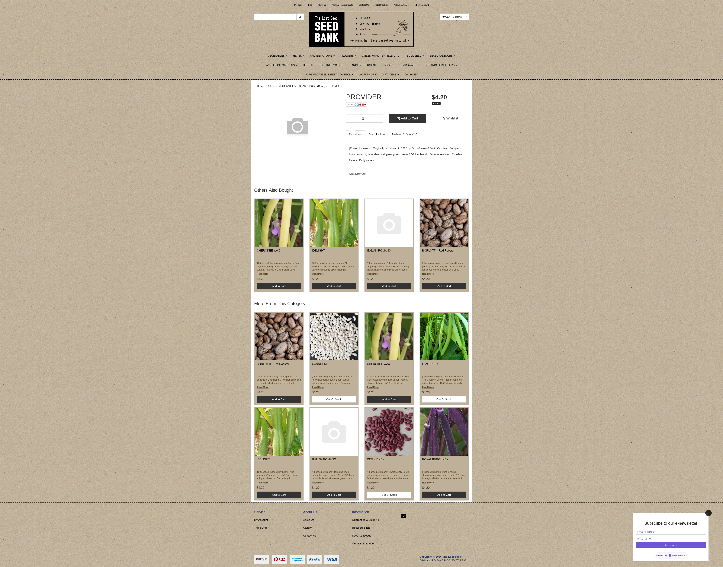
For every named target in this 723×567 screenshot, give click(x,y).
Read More (262, 274)
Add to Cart (409, 118)
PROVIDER (335, 85)
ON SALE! (411, 74)
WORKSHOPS (367, 74)
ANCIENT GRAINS (321, 55)
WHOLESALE (400, 5)
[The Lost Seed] (361, 28)
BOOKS (389, 65)
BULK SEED (414, 55)
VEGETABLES (276, 55)
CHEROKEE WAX (268, 250)
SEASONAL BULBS (441, 55)
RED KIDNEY (375, 459)
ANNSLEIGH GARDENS (280, 65)
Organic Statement (363, 543)
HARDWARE (409, 65)
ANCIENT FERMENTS (365, 65)
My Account (261, 519)
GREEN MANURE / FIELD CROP (381, 55)
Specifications (377, 134)
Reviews (397, 134)
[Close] (708, 513)
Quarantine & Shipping (365, 519)
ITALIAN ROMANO (379, 250)
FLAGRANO (430, 364)
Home (260, 85)
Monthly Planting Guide (342, 5)
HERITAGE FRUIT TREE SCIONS (323, 65)
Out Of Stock (334, 399)
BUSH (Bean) (317, 85)
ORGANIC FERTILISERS (440, 65)
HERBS (298, 55)
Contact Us (363, 5)
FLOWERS (347, 55)
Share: (351, 104)
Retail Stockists (381, 5)
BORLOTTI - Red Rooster (438, 250)
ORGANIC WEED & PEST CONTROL (328, 74)
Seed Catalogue (361, 535)
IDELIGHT (318, 250)
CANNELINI (319, 364)
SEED (271, 85)
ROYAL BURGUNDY (435, 459)
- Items (453, 16)
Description (355, 134)
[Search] (300, 17)
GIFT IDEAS (389, 74)
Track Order (261, 527)
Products (298, 5)
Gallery (307, 527)
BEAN (302, 85)
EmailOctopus (678, 555)
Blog (310, 5)
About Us (322, 5)
